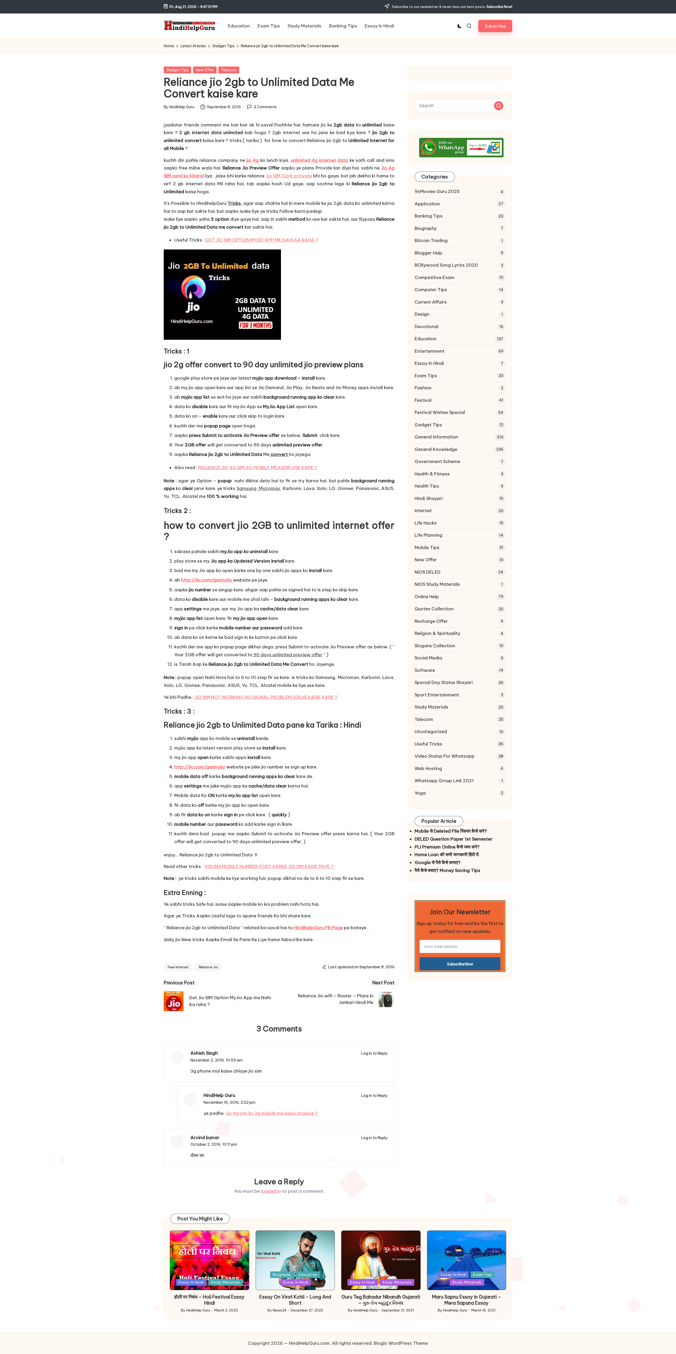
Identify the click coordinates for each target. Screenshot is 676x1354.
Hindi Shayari (429, 498)
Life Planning (428, 535)
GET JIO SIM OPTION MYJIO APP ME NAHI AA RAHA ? (261, 240)
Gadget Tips (177, 70)
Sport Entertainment (437, 695)
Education (425, 339)
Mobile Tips (427, 547)
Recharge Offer (431, 621)
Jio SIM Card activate (289, 176)
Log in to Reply (374, 1053)
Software (425, 670)
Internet (423, 510)
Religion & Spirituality (437, 633)
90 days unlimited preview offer (287, 655)
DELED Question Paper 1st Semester (453, 839)
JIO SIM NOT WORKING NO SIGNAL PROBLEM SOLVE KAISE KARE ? (266, 697)
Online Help (427, 597)
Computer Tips (431, 289)
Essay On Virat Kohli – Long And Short (295, 1300)
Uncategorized (431, 731)
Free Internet (178, 967)
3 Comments (265, 107)
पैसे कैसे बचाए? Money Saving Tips (447, 870)
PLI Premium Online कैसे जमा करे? (447, 847)
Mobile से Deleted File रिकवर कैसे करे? (451, 831)
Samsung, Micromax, (259, 488)
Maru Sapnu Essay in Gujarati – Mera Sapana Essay (466, 1300)
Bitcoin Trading (431, 240)
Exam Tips (426, 376)
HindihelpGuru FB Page (318, 928)
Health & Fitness (432, 474)
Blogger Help (428, 253)
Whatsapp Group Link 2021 (444, 781)
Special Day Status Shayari (444, 682)
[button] (495, 26)
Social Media (428, 658)
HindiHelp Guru (219, 1095)
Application (427, 204)
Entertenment (429, 351)
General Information (436, 437)
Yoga (420, 793)
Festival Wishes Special (440, 412)
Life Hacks (426, 523)
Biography (426, 228)
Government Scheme (437, 461)
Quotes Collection (434, 609)
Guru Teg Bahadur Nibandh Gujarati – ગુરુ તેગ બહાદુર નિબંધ (380, 1300)
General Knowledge (436, 449)
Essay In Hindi (429, 363)
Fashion (423, 388)
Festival (423, 400)
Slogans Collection (435, 646)
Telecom (229, 70)
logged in (271, 1191)
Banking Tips (429, 216)
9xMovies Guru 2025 (437, 191)
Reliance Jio (208, 967)
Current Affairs (431, 302)
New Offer (205, 70)
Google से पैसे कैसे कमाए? (438, 862)
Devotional (426, 326)
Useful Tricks (428, 744)
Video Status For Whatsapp (445, 756)
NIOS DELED (427, 572)
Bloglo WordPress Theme (401, 1343)
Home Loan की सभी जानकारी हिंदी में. (447, 855)
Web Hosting (428, 768)
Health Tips (427, 486)
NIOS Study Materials (437, 584)
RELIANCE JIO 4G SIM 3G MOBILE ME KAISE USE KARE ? (257, 467)
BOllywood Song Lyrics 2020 (446, 265)
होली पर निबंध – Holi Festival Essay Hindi (209, 1300)
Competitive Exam (434, 277)
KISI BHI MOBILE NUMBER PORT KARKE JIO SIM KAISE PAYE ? (269, 866)
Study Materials (431, 707)
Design (422, 314)
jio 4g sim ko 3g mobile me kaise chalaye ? (272, 1113)
